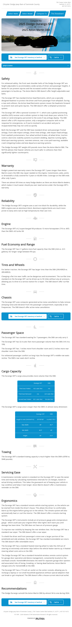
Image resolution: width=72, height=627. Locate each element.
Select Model (27, 13)
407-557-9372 (66, 6)
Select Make (13, 13)
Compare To (41, 13)
